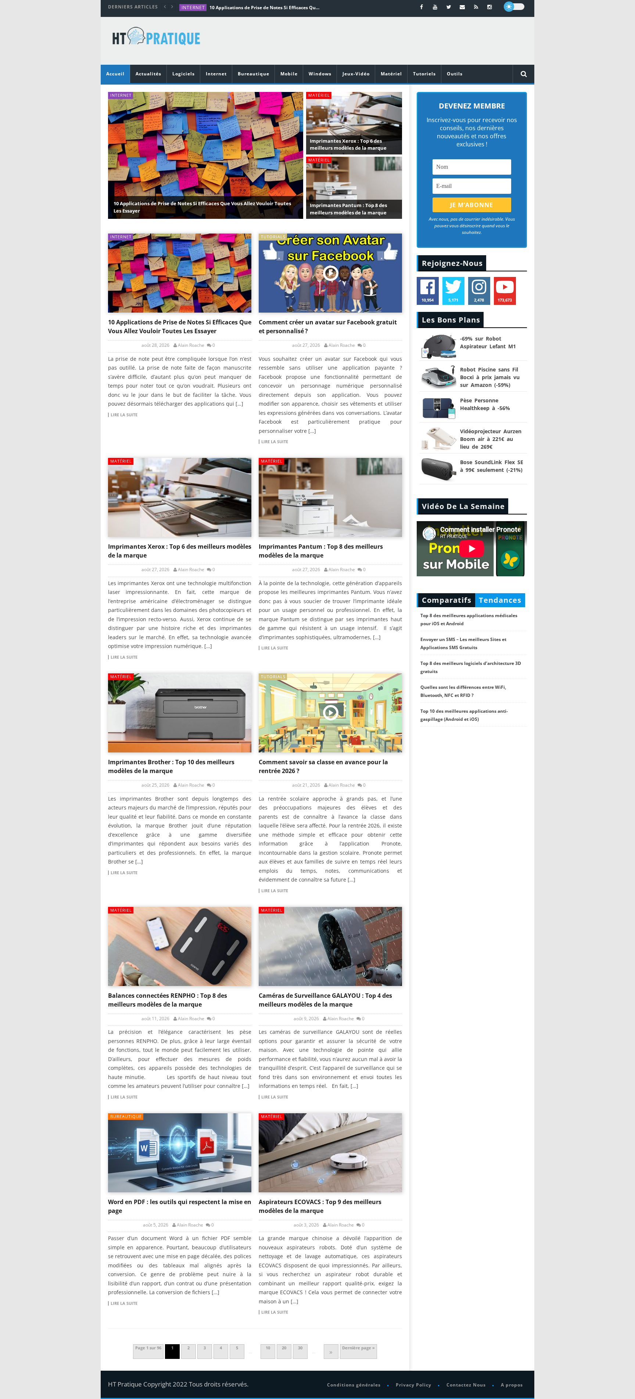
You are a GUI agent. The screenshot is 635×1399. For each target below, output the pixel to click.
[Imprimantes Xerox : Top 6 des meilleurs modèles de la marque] (179, 497)
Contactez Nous (466, 1385)
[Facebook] (421, 7)
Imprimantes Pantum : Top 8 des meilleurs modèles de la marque (348, 209)
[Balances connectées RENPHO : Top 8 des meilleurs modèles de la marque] (179, 946)
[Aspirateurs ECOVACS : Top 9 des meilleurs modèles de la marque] (330, 1152)
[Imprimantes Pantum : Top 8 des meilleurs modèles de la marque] (330, 497)
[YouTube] (435, 7)
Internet (193, 7)
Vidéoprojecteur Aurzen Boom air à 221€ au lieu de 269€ (490, 439)
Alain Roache (191, 345)
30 (300, 1347)
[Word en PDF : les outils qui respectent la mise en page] (179, 1152)
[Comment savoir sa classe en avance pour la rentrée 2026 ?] (330, 712)
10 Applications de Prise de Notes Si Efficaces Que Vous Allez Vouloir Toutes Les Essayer (264, 7)
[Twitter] (449, 7)
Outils (455, 74)
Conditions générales (354, 1385)
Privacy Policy (413, 1385)
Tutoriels (424, 74)
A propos (512, 1385)
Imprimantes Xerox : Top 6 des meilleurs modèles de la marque (348, 145)
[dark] (514, 6)
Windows (320, 74)
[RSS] (476, 7)
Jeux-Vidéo (356, 74)
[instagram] (489, 7)
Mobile (289, 74)
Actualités (148, 74)
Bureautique (253, 74)
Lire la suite (124, 415)
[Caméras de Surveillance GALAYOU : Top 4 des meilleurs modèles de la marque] (330, 946)
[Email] (462, 7)
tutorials (273, 236)
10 (268, 1347)
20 (284, 1347)
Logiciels (183, 74)
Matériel (391, 74)
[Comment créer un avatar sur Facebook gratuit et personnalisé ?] (330, 273)
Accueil (115, 74)
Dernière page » (358, 1347)
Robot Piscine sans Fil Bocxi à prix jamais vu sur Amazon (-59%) (490, 377)
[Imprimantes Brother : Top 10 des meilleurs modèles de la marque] (179, 712)
